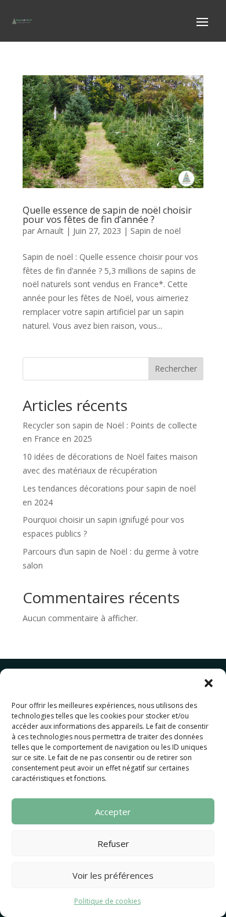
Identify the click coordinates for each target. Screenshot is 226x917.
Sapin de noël (155, 230)
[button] (208, 683)
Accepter (113, 811)
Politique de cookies (107, 901)
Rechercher (176, 368)
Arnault (50, 230)
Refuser (113, 843)
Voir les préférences (113, 875)
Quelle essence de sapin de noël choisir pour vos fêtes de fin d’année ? (107, 215)
